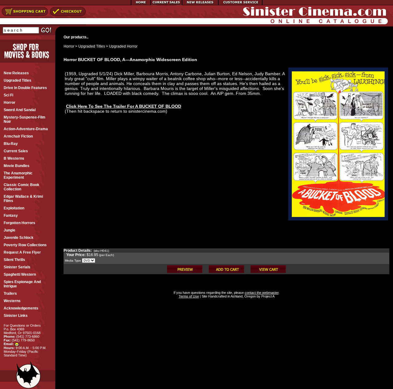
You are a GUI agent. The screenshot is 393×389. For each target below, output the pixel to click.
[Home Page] (141, 4)
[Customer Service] (240, 4)
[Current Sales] (166, 4)
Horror (69, 46)
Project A (267, 296)
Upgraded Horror (123, 46)
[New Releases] (200, 4)
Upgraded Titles (91, 46)
